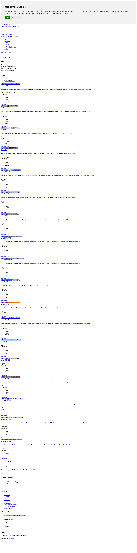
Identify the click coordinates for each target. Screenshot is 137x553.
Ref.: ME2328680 (6, 400)
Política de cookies (9, 506)
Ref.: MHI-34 (5, 129)
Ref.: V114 (4, 150)
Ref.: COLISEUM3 (6, 260)
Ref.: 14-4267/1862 (6, 419)
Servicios (7, 498)
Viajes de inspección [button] (10, 48)
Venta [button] (6, 42)
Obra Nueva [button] (8, 46)
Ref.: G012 (4, 107)
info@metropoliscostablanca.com (10, 26)
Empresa (7, 495)
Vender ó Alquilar (6, 52)
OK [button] (8, 18)
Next (5, 466)
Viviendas (7, 496)
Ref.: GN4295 (5, 85)
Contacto (7, 500)
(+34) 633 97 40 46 (6, 25)
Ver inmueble (5, 104)
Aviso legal (7, 503)
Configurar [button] (15, 18)
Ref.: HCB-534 (5, 341)
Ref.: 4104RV (5, 282)
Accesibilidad (8, 508)
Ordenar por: (8, 79)
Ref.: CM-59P (5, 378)
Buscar (3, 532)
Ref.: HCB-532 (5, 360)
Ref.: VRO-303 (5, 172)
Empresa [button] (7, 41)
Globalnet (11, 538)
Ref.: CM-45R (5, 319)
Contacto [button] (7, 49)
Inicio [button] (6, 39)
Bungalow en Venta (8, 519)
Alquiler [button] (6, 44)
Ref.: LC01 (4, 216)
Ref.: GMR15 (5, 304)
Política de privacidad (10, 505)
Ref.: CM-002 (5, 194)
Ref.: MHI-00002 (6, 441)
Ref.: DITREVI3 (6, 238)
